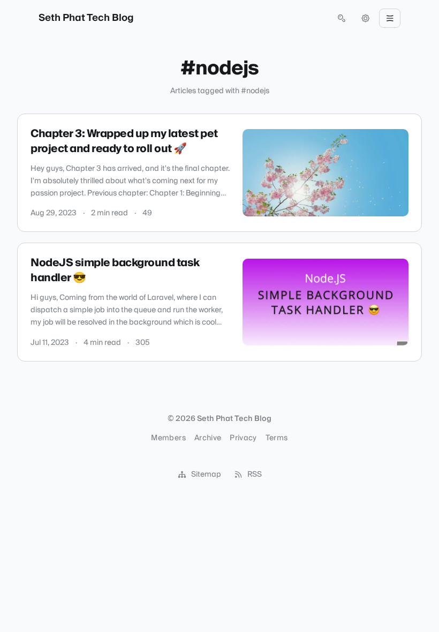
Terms (277, 438)
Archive (207, 438)
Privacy (243, 438)
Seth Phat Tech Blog (86, 18)
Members (168, 438)
